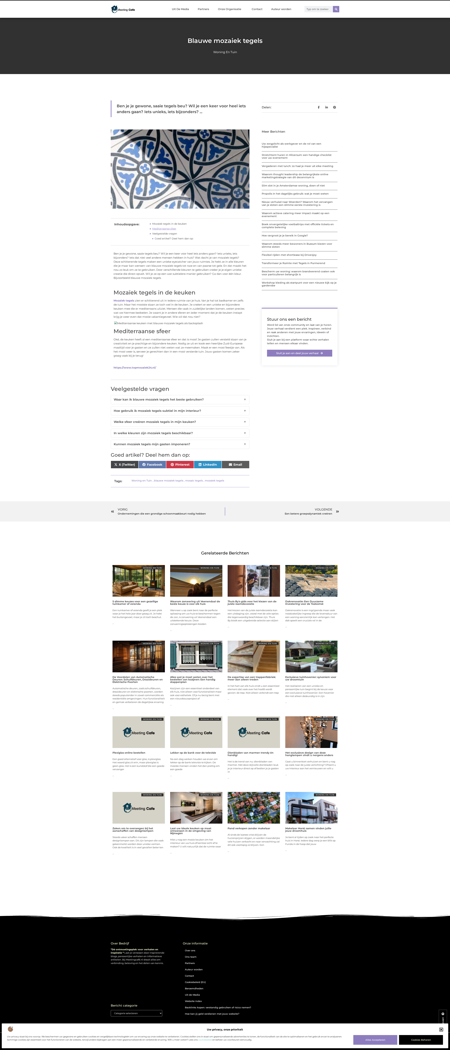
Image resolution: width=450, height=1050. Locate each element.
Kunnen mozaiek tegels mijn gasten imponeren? (180, 444)
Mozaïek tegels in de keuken (169, 223)
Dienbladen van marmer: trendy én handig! (251, 754)
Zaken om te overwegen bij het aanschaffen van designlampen (132, 829)
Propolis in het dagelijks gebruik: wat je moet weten (295, 193)
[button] (441, 1029)
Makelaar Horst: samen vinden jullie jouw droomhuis (308, 829)
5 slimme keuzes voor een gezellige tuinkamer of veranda (135, 602)
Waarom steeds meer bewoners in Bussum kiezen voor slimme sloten (297, 245)
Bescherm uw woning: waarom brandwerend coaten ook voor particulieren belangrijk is (298, 273)
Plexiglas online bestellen (128, 752)
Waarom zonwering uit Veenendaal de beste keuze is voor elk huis (195, 602)
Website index (193, 1001)
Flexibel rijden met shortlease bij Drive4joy (289, 254)
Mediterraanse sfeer (164, 228)
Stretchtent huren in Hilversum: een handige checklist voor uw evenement (297, 156)
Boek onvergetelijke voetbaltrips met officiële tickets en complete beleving (298, 226)
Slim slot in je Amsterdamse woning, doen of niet (293, 185)
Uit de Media (192, 994)
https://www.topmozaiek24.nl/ (135, 367)
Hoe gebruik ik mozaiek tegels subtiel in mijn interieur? (180, 411)
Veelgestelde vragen (164, 233)
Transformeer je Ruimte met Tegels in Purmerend (293, 263)
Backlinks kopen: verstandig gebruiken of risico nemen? (218, 1007)
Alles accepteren (375, 1039)
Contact (257, 9)
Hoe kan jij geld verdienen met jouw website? (212, 1013)
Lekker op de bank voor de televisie (193, 752)
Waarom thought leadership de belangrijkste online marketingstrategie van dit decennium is (295, 176)
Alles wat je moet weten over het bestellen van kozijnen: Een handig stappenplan (192, 679)
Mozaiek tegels (124, 300)
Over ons (190, 950)
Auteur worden (281, 9)
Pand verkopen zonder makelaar (249, 828)
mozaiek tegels (214, 480)
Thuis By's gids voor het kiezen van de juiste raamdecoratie (252, 602)
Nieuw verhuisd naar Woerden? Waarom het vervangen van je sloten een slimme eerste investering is (297, 203)
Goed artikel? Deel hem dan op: (174, 238)
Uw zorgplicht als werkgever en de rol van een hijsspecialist (291, 145)
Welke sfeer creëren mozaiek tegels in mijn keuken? (180, 422)
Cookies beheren (421, 1039)
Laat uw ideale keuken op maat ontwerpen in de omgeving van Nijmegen (190, 831)
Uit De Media (180, 9)
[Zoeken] (336, 9)
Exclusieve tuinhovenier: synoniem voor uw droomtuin (310, 678)
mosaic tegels (194, 480)
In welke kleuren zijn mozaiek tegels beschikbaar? (180, 433)
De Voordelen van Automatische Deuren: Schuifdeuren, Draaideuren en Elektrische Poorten (137, 679)
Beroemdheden (194, 988)
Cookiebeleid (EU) (195, 982)
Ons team (191, 956)
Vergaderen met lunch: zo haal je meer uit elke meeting (297, 166)
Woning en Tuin (225, 52)
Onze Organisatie (229, 9)
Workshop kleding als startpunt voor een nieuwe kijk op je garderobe (299, 284)
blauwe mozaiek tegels (168, 480)
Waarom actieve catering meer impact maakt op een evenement (295, 215)
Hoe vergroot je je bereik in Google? (285, 235)
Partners (203, 9)
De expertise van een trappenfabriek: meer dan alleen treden (252, 678)
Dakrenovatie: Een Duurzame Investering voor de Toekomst (304, 602)
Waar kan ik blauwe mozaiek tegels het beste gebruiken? (180, 399)
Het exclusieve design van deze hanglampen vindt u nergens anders (309, 754)
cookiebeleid (205, 1039)
